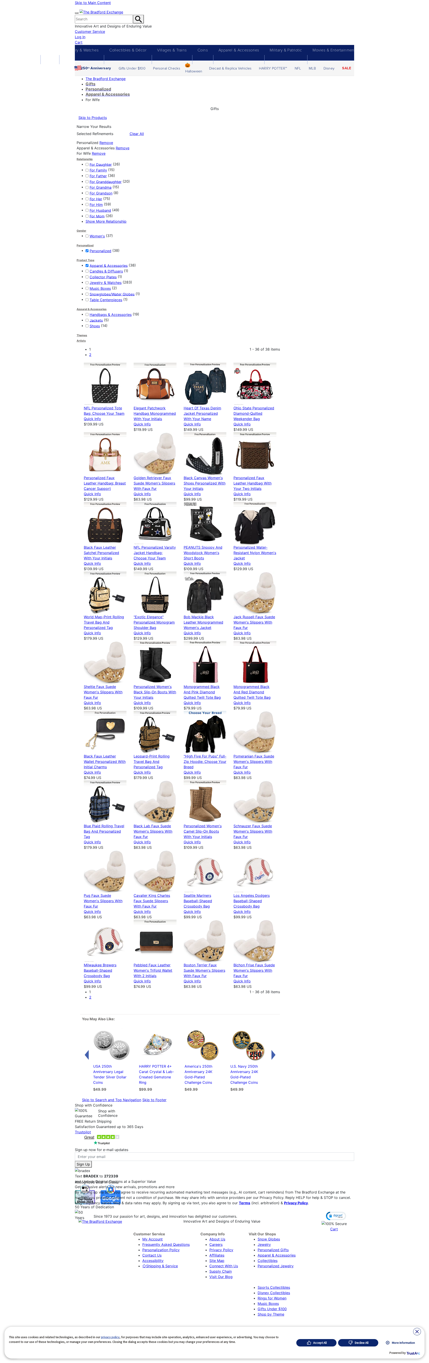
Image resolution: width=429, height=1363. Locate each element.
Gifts (50, 50)
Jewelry (264, 1244)
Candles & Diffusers (106, 271)
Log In (80, 37)
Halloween (193, 71)
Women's (97, 236)
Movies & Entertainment (334, 50)
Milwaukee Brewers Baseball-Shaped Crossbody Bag (100, 970)
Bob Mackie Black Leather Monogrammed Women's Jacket (203, 622)
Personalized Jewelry (276, 1266)
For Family (98, 170)
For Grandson (101, 193)
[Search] (138, 19)
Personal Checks (166, 68)
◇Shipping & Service (160, 1266)
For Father (98, 176)
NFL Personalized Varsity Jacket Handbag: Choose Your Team (155, 552)
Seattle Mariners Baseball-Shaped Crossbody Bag (198, 900)
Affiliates (216, 1255)
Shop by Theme (271, 1314)
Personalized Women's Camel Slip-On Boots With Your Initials (203, 831)
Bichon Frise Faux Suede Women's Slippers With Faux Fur (254, 970)
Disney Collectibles (274, 1293)
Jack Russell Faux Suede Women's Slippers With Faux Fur (254, 622)
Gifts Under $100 (132, 68)
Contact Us (152, 1255)
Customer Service (90, 31)
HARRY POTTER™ (273, 68)
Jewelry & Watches (82, 50)
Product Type (85, 260)
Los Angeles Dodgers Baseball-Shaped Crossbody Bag (251, 900)
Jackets (96, 320)
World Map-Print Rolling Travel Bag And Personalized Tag (104, 622)
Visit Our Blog (221, 1276)
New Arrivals (377, 50)
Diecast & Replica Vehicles (230, 68)
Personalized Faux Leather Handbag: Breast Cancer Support (105, 483)
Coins (203, 50)
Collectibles (268, 1260)
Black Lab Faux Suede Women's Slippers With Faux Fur (153, 831)
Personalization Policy (161, 1250)
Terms (244, 1203)
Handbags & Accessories (111, 314)
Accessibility (153, 1260)
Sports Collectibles (274, 1287)
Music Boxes (100, 288)
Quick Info (92, 419)
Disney (329, 68)
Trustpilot (83, 1132)
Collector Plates (103, 277)
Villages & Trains (172, 50)
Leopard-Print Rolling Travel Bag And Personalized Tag (152, 761)
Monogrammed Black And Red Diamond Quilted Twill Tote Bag (252, 692)
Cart (78, 42)
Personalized (85, 245)
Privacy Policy (296, 1203)
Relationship (85, 159)
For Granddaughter (106, 181)
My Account (152, 1239)
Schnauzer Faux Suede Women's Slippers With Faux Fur (252, 831)
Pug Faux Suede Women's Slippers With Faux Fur (103, 900)
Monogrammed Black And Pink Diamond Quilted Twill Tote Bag (202, 692)
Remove (106, 142)
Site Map (216, 1260)
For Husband (100, 210)
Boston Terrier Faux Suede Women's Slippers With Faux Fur (204, 970)
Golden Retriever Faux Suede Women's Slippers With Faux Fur (154, 483)
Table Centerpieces (106, 300)
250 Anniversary (96, 68)
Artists (81, 340)
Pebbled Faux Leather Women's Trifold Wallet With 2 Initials (153, 970)
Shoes (95, 326)
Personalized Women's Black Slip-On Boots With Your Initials (155, 692)
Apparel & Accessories (239, 50)
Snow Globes (269, 1239)
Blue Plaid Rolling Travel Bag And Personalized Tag (104, 831)
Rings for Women (272, 1298)
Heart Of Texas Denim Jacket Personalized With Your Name (202, 413)
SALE (346, 68)
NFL (298, 68)
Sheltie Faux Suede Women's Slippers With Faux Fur (103, 692)
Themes (82, 335)
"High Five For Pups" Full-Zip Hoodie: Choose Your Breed (205, 761)
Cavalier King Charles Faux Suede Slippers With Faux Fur (152, 900)
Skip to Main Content (93, 2)
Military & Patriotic (286, 50)
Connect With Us (223, 1266)
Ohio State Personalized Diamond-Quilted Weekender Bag (253, 413)
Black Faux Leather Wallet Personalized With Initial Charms (105, 761)
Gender (81, 230)
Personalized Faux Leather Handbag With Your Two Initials (252, 483)
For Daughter (101, 164)
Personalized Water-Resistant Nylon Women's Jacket (254, 552)
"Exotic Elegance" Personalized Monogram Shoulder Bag (154, 622)
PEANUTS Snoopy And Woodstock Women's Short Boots (203, 552)
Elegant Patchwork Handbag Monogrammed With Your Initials (155, 413)
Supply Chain (220, 1271)
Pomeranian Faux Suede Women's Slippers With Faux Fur (253, 761)
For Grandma (100, 187)
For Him (96, 204)
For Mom (97, 216)
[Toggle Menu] (76, 13)
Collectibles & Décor (127, 50)
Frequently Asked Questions (166, 1244)
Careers (216, 1244)
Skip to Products (92, 117)
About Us (217, 1239)
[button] (336, 1216)
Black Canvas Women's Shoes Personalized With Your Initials (204, 483)
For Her (96, 199)
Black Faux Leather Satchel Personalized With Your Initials (101, 552)
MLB (312, 68)
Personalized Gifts (273, 1250)
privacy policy (110, 1337)
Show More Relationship (106, 221)
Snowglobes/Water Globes (112, 294)
